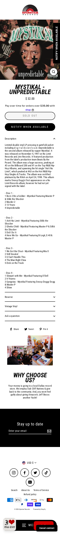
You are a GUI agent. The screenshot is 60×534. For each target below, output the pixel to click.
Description (10, 138)
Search (14, 490)
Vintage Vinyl (11, 306)
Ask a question (12, 316)
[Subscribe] (48, 431)
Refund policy (30, 494)
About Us (25, 490)
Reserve (9, 297)
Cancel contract (46, 528)
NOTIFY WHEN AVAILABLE (30, 126)
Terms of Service (41, 490)
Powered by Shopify (39, 509)
